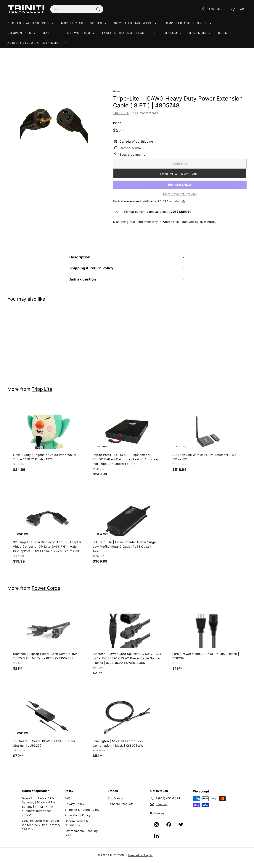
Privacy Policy (74, 804)
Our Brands (115, 798)
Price (117, 123)
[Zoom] (54, 125)
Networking (79, 32)
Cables (50, 32)
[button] (180, 174)
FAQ (67, 798)
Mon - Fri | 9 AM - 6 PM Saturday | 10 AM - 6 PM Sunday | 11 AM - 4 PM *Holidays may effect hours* (38, 807)
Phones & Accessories (29, 23)
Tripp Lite (42, 389)
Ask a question (82, 279)
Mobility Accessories (82, 23)
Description (79, 257)
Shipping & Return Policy (91, 268)
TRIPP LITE (121, 113)
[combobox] (76, 9)
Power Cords (46, 588)
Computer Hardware (133, 23)
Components (20, 32)
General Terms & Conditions (76, 823)
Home (116, 91)
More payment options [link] (180, 194)
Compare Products (120, 804)
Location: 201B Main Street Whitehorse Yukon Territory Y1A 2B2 (41, 825)
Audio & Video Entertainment (35, 42)
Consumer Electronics (185, 32)
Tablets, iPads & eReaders (127, 32)
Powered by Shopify (140, 855)
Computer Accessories (186, 23)
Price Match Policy (77, 815)
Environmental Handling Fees (81, 833)
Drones (225, 32)
